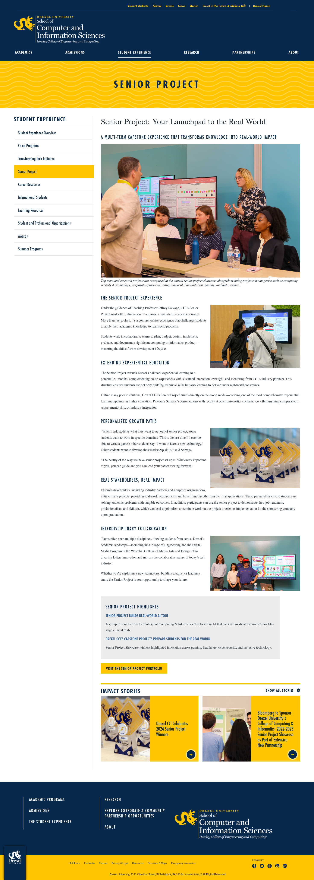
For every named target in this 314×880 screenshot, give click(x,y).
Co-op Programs (28, 145)
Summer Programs (30, 249)
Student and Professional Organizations (44, 223)
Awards (23, 236)
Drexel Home (261, 6)
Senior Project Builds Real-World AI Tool (137, 615)
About (294, 52)
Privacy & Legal (120, 863)
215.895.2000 (192, 874)
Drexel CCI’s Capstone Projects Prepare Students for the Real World (158, 639)
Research (191, 52)
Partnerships (243, 52)
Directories (138, 863)
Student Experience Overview (37, 133)
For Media (89, 863)
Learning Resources (31, 210)
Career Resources (29, 184)
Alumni (157, 6)
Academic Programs (47, 799)
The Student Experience (50, 821)
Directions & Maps (157, 863)
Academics (23, 52)
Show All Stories (280, 690)
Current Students (138, 6)
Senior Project (27, 171)
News (181, 6)
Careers (103, 863)
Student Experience (134, 52)
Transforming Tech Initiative (36, 158)
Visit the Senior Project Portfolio (134, 668)
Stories (194, 6)
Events (170, 6)
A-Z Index (75, 863)
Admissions (75, 52)
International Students (32, 197)
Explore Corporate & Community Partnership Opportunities (135, 813)
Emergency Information (183, 863)
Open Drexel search (281, 7)
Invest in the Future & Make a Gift (224, 6)
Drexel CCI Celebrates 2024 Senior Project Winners (171, 699)
